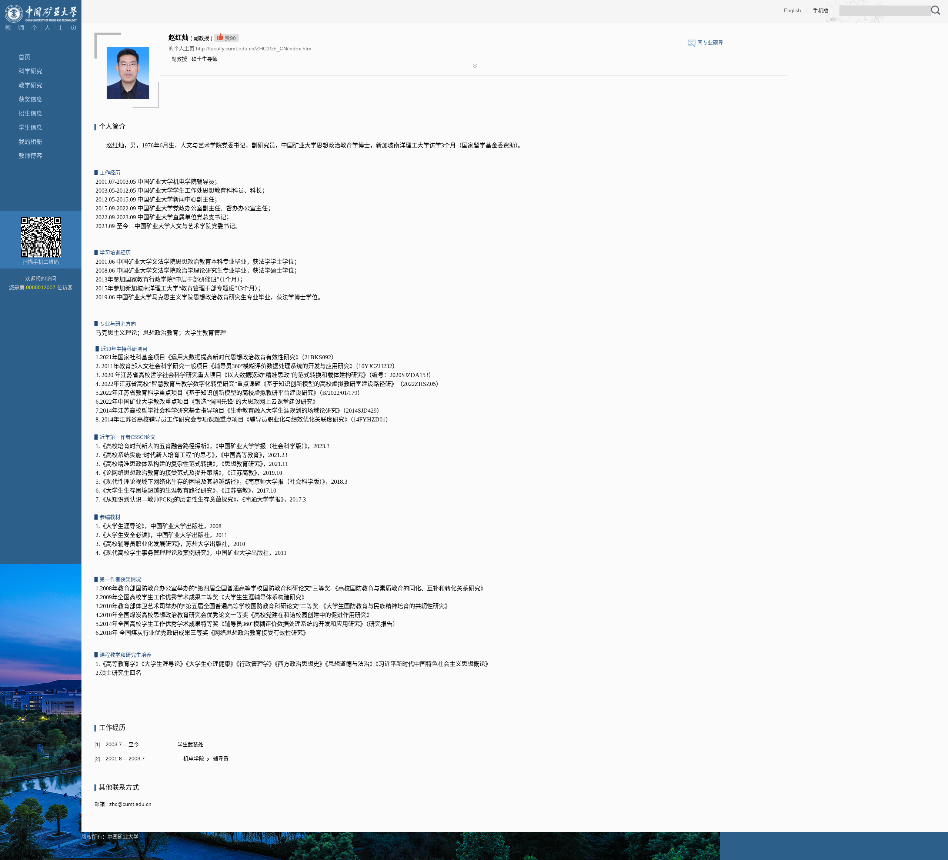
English (792, 10)
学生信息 (30, 127)
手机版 (820, 10)
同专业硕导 (710, 43)
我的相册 (30, 142)
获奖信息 (30, 99)
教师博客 (30, 156)
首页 (24, 57)
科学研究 (30, 71)
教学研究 (30, 85)
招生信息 (30, 113)
